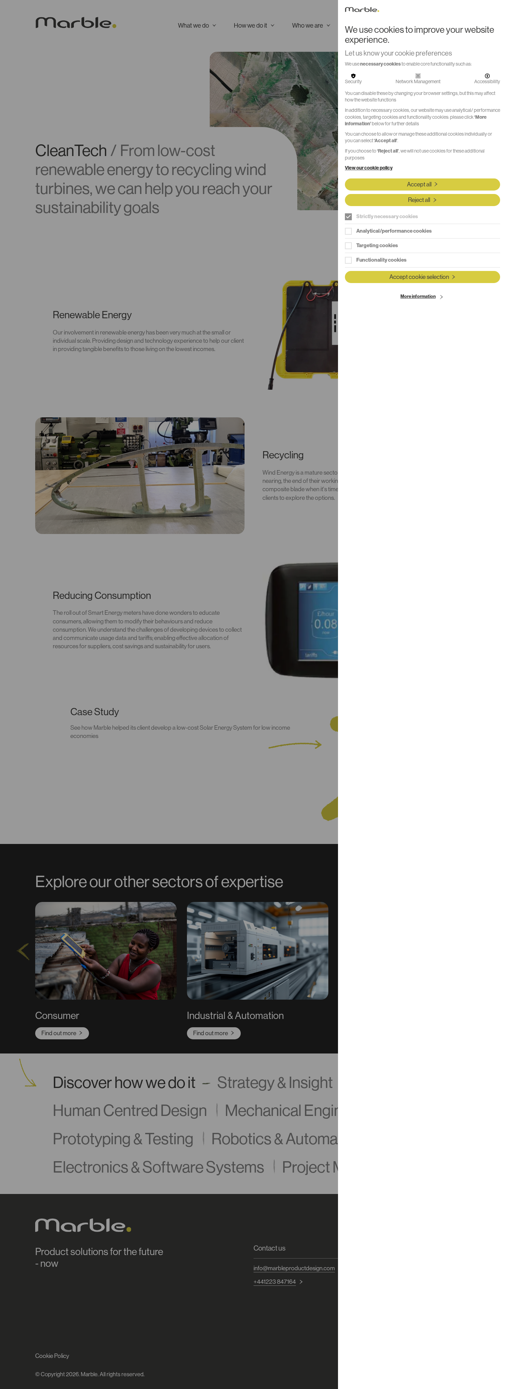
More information (418, 296)
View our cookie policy (368, 168)
